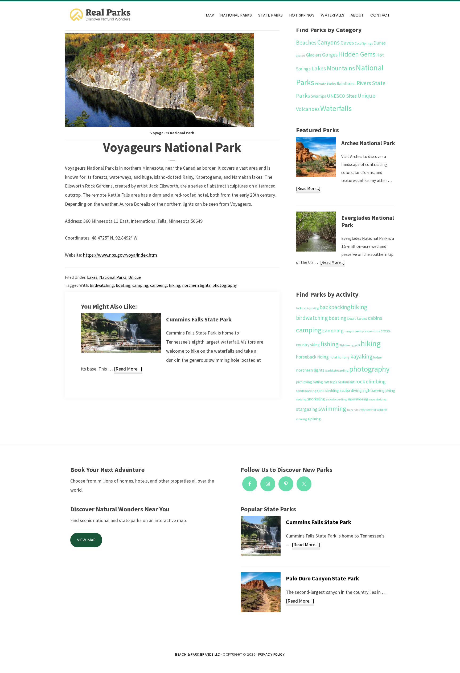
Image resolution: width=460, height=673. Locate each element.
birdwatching (102, 285)
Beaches (306, 42)
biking (359, 307)
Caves (347, 42)
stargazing (307, 409)
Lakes (92, 277)
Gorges (330, 54)
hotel (333, 357)
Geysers (300, 55)
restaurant (346, 382)
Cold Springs (364, 43)
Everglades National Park (367, 221)
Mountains (341, 68)
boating (123, 285)
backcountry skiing (307, 308)
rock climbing (370, 381)
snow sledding (377, 399)
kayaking (361, 356)
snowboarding (336, 399)
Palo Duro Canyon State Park (322, 578)
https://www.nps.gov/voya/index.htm (120, 255)
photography (224, 285)
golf (357, 345)
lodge (377, 357)
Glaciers (313, 55)
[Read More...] (128, 369)
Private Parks (325, 83)
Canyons (328, 42)
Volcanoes (307, 109)
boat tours (357, 318)
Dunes (379, 43)
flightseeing (346, 345)
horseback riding (312, 357)
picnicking (304, 382)
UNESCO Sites (342, 96)
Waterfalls (336, 108)
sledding (301, 399)
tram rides (353, 410)
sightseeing (374, 390)
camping (140, 285)
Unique (134, 277)
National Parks (112, 277)
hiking (174, 285)
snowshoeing (357, 399)
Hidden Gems (356, 54)
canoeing (158, 285)
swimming (332, 408)
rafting (318, 382)
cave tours (372, 331)
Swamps (318, 96)
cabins (375, 318)
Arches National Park (368, 143)
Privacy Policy (271, 654)
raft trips (330, 382)
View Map (86, 540)
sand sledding (328, 390)
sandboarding (306, 391)
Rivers (364, 83)
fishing (330, 344)
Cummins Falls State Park (199, 319)
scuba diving (351, 390)
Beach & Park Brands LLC (197, 654)
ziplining (314, 418)
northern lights (196, 285)
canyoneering (354, 331)
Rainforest (346, 83)
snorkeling (316, 398)
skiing (390, 390)
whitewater (368, 410)
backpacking (334, 307)
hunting (344, 357)
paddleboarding (336, 370)
